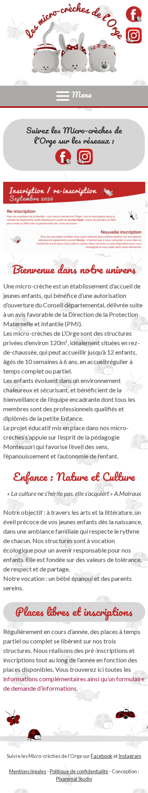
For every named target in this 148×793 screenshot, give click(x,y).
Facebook (101, 756)
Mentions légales (27, 771)
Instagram (129, 756)
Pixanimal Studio (74, 779)
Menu (81, 95)
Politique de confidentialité (79, 771)
